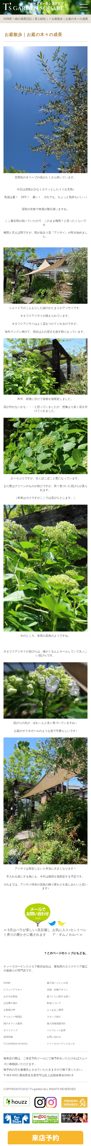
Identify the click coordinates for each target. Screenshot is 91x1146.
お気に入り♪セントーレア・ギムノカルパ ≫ (69, 932)
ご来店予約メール (34, 1058)
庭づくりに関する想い (58, 996)
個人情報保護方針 (56, 1023)
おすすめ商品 (11, 996)
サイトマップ (11, 1030)
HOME (7, 983)
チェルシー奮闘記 (13, 1016)
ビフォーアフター (13, 989)
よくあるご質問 (55, 1010)
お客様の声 (9, 1010)
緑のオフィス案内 (13, 1023)
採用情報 (8, 1037)
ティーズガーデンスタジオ (61, 1043)
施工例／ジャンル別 (57, 983)
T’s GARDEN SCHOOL (16, 1043)
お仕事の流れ (11, 1003)
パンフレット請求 (56, 1030)
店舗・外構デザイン (57, 989)
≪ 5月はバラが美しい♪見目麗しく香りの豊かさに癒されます (27, 932)
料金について (54, 1003)
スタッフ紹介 (54, 1016)
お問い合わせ (54, 1037)
